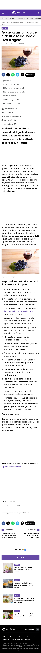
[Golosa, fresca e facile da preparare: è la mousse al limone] (8, 570)
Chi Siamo (5, 637)
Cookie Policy (6, 639)
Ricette (8, 23)
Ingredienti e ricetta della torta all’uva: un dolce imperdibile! (25, 615)
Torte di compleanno (25, 18)
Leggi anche (20, 557)
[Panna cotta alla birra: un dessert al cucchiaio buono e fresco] (8, 585)
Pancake (12, 18)
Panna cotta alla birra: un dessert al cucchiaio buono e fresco (24, 585)
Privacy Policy (31, 637)
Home (3, 23)
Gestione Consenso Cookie (21, 639)
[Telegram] (17, 75)
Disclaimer (22, 637)
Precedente (9, 530)
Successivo (32, 530)
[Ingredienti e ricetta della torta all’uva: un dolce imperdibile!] (8, 615)
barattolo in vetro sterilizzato (18, 311)
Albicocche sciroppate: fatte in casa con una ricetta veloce (31, 535)
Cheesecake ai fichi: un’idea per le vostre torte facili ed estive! (9, 535)
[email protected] (34, 644)
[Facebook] (3, 75)
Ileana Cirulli (5, 44)
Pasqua (38, 18)
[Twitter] (8, 75)
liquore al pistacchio (11, 466)
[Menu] (3, 13)
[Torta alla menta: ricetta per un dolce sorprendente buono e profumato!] (8, 600)
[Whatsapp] (13, 75)
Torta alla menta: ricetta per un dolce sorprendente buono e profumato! (25, 601)
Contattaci (13, 637)
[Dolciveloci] (19, 13)
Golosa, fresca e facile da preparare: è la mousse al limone (23, 570)
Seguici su (19, 549)
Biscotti (4, 18)
